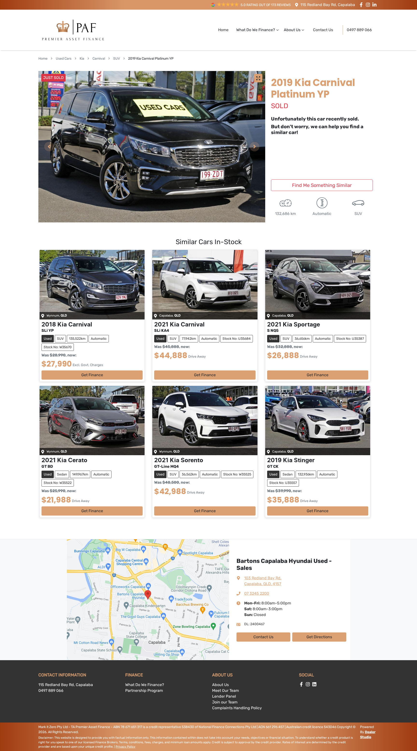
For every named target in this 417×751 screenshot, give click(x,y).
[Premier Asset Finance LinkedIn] (375, 4)
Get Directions (319, 637)
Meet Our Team (225, 690)
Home (223, 30)
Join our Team (224, 702)
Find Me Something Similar (322, 185)
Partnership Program (144, 690)
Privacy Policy (125, 746)
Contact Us (323, 30)
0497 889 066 (359, 30)
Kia (82, 59)
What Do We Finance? (255, 30)
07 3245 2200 (256, 593)
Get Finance (92, 375)
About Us (292, 30)
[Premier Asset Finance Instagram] (369, 4)
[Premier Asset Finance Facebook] (362, 4)
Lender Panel (224, 696)
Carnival (98, 59)
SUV (116, 59)
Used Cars (63, 59)
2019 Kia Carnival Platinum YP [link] (151, 59)
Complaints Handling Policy (237, 708)
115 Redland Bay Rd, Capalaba (327, 4)
